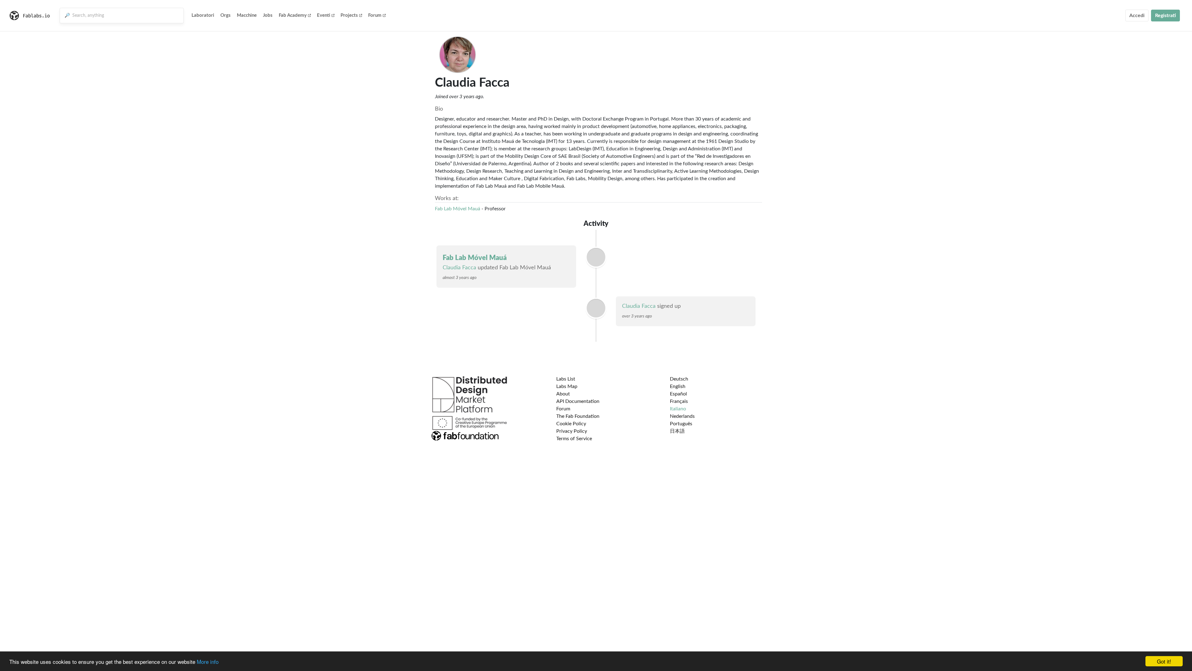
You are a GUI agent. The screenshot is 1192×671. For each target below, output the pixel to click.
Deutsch (679, 379)
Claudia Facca (459, 268)
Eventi (323, 15)
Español (678, 393)
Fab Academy (293, 15)
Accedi (1137, 15)
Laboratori (203, 15)
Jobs (268, 15)
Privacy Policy (571, 431)
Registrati (1165, 15)
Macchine (247, 15)
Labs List (565, 379)
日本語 (677, 431)
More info (208, 661)
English (677, 386)
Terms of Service (574, 438)
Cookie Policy (571, 423)
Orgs (225, 15)
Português (681, 423)
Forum (375, 15)
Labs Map (566, 386)
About (563, 393)
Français (679, 401)
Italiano (678, 408)
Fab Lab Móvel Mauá (457, 208)
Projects (349, 15)
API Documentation (577, 401)
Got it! (1164, 661)
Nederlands (682, 416)
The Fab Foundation (577, 416)
